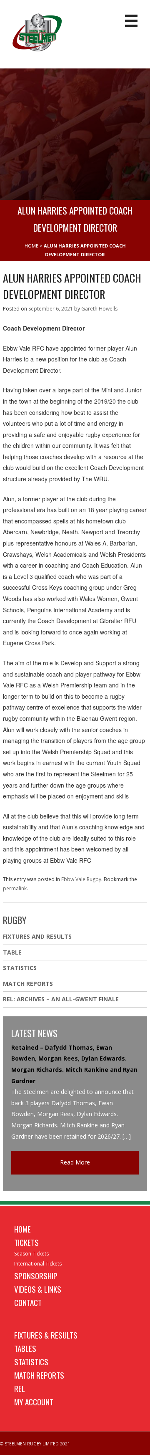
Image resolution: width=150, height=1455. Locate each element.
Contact (28, 1302)
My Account (33, 1402)
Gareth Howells (99, 308)
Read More (75, 1162)
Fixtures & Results (46, 1335)
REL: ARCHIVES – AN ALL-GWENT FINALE (61, 999)
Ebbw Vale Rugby (81, 879)
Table (12, 952)
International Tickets (38, 1263)
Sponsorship (36, 1276)
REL (19, 1388)
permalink (15, 888)
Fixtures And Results (37, 936)
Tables (25, 1348)
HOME (31, 245)
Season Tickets (31, 1253)
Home (22, 1229)
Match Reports (28, 984)
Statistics (20, 968)
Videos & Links (37, 1289)
